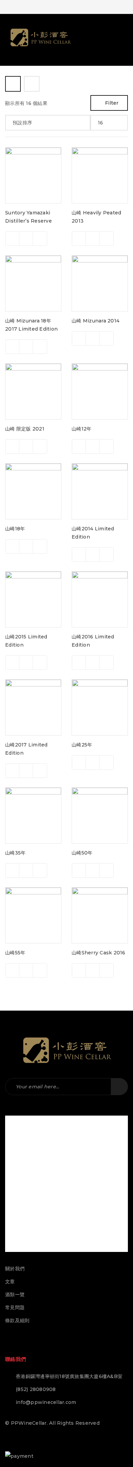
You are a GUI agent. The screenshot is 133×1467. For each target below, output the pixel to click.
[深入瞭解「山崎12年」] (79, 446)
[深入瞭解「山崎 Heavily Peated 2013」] (79, 238)
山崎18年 (15, 529)
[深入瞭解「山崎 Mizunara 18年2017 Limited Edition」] (12, 346)
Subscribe (119, 1086)
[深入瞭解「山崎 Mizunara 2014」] (79, 338)
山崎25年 (82, 745)
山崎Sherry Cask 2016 (98, 953)
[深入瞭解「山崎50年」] (79, 870)
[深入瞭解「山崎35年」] (12, 870)
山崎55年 (15, 953)
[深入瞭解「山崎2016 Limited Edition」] (79, 662)
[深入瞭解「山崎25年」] (79, 762)
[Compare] (26, 238)
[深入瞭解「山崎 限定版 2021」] (12, 446)
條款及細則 (17, 1320)
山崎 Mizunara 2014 (95, 321)
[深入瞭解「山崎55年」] (12, 970)
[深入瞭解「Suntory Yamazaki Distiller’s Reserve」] (12, 238)
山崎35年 (15, 853)
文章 (10, 1282)
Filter (112, 103)
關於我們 (15, 1269)
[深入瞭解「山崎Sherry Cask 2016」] (79, 970)
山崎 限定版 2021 (24, 429)
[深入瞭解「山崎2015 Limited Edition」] (12, 662)
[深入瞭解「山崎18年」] (12, 546)
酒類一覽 (15, 1294)
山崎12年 (81, 429)
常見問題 (15, 1307)
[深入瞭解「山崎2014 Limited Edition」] (79, 554)
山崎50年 (82, 853)
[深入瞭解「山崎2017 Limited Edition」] (12, 770)
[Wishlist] (40, 238)
